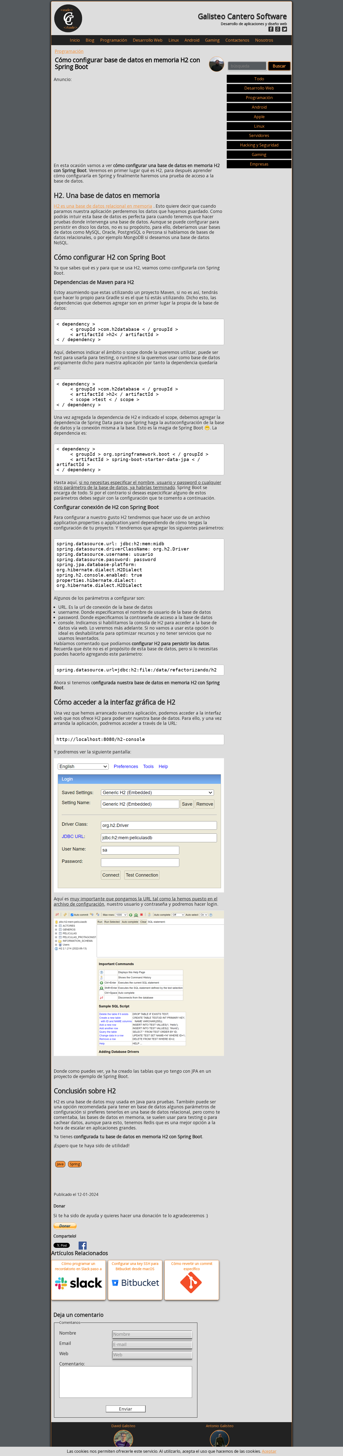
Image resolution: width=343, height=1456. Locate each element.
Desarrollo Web (147, 40)
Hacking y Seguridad (259, 145)
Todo (259, 79)
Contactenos (237, 40)
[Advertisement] (96, 121)
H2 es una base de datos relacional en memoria (103, 206)
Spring (75, 1164)
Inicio (75, 40)
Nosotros (264, 40)
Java (60, 1164)
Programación (113, 40)
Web (63, 1353)
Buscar (279, 66)
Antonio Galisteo (220, 1425)
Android (192, 40)
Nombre (67, 1333)
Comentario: (72, 1364)
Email (65, 1343)
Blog (90, 40)
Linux (173, 40)
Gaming (212, 40)
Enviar (125, 1409)
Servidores (259, 135)
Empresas (259, 164)
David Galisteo (123, 1425)
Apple (259, 116)
